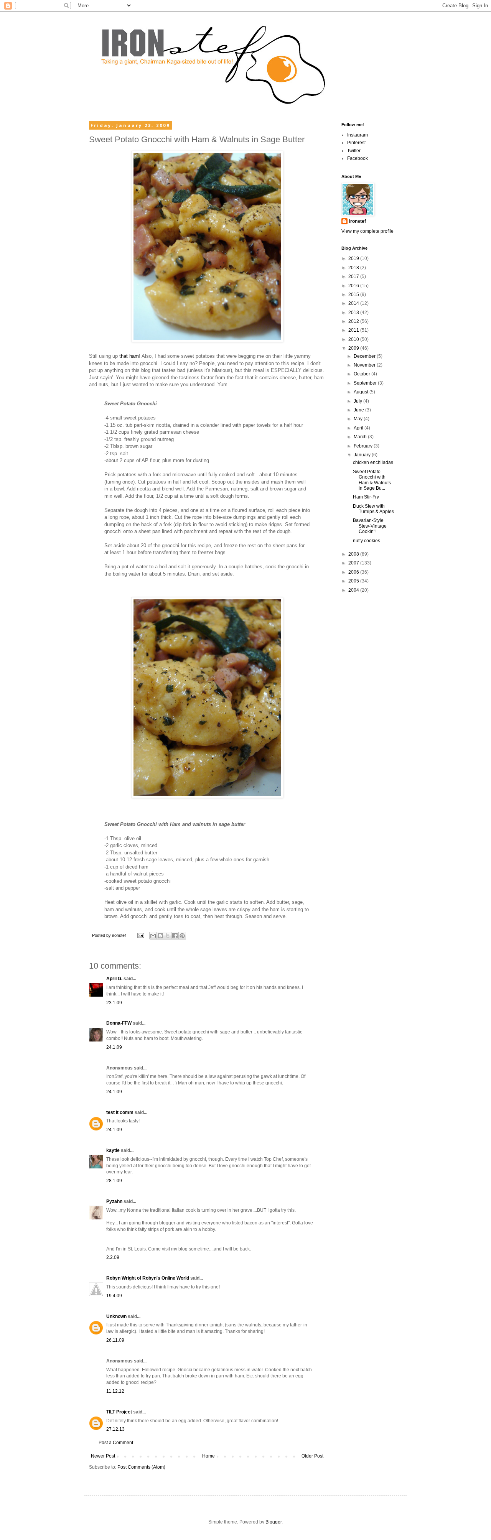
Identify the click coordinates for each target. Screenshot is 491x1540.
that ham (129, 356)
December (365, 356)
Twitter (354, 150)
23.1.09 (114, 1002)
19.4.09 (114, 1295)
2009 (354, 348)
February (364, 446)
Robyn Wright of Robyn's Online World (147, 1278)
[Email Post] (140, 935)
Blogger (273, 1522)
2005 (354, 581)
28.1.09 (114, 1180)
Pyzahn (114, 1201)
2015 (354, 294)
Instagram (357, 135)
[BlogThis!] (160, 935)
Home (208, 1456)
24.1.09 (114, 1047)
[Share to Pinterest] (182, 935)
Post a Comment (116, 1442)
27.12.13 (115, 1429)
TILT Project (119, 1412)
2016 (354, 285)
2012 (354, 321)
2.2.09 (112, 1257)
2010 (354, 339)
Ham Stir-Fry (366, 497)
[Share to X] (167, 935)
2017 (354, 276)
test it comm (119, 1112)
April (359, 428)
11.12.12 (115, 1391)
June (359, 410)
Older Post (312, 1456)
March (361, 436)
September (366, 383)
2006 (354, 572)
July (358, 401)
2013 (354, 312)
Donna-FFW (119, 1023)
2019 (354, 258)
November (365, 365)
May (359, 418)
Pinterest (356, 142)
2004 (354, 590)
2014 (354, 303)
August (361, 392)
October (362, 374)
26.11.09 (115, 1340)
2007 (354, 563)
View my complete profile (367, 231)
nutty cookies (366, 540)
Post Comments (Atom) (141, 1467)
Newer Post (103, 1456)
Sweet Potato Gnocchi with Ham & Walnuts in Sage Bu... (372, 480)
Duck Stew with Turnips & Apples (373, 508)
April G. (114, 978)
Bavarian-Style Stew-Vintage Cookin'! (370, 526)
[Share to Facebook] (175, 935)
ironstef (357, 221)
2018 (354, 267)
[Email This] (153, 935)
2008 (354, 554)
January (363, 454)
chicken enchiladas (373, 462)
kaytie (113, 1150)
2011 (354, 330)
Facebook (357, 158)
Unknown (116, 1316)
